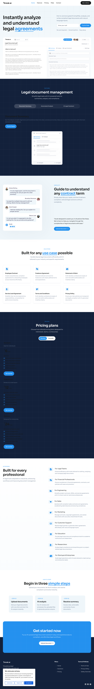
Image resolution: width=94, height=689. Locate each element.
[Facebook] (88, 684)
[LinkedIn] (85, 684)
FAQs (52, 3)
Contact (58, 3)
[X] (90, 684)
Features (39, 3)
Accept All (29, 683)
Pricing (46, 3)
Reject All (19, 683)
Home (33, 3)
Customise (9, 683)
